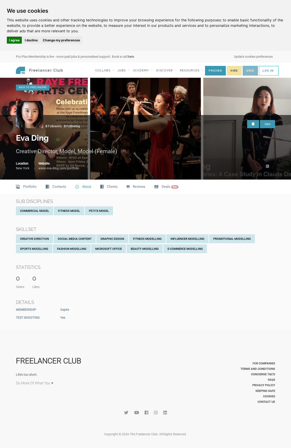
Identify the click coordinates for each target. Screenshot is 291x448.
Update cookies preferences (253, 56)
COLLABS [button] (103, 70)
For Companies (264, 363)
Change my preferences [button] (61, 40)
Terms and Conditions (258, 368)
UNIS (250, 70)
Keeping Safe (265, 391)
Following (72, 126)
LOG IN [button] (268, 70)
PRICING (215, 70)
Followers (53, 126)
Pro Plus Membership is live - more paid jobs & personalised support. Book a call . (75, 56)
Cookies (269, 396)
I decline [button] (31, 40)
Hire (267, 124)
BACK (33, 87)
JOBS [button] (122, 70)
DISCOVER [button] (165, 70)
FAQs (271, 379)
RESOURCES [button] (190, 70)
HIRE (234, 70)
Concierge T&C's (263, 374)
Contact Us (266, 401)
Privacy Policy (263, 385)
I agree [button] (14, 40)
